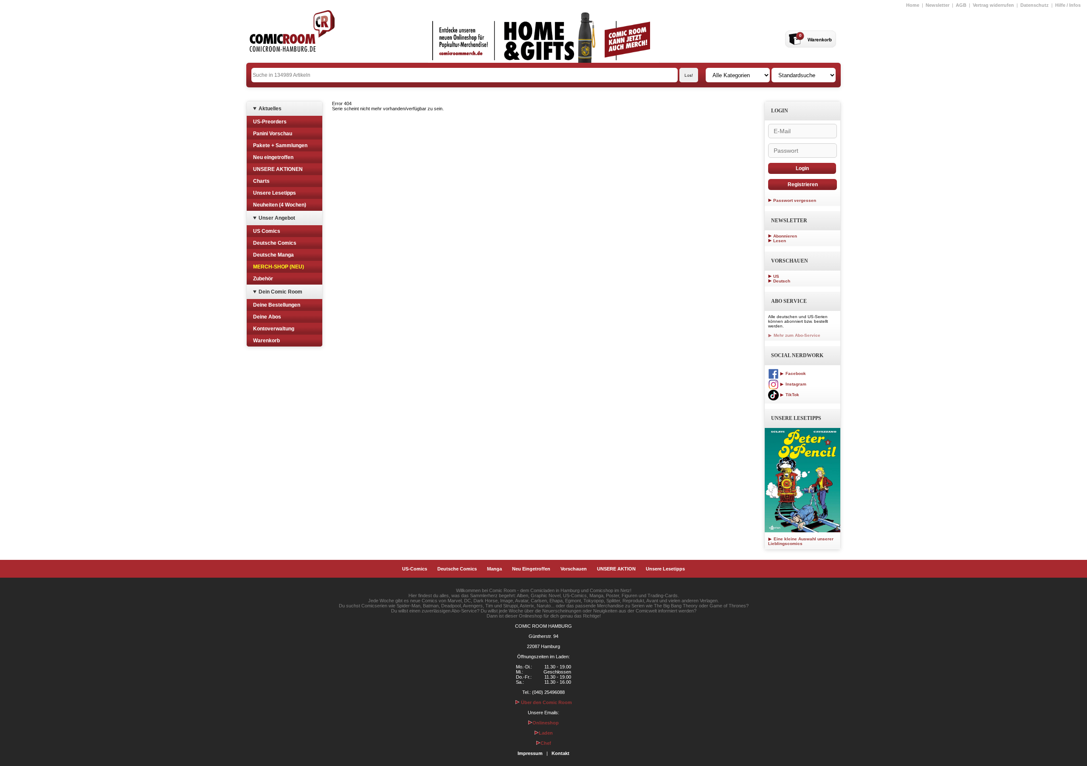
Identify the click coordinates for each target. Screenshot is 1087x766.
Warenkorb (266, 341)
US (776, 276)
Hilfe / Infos (1068, 5)
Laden (546, 732)
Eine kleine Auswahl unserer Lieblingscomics (801, 541)
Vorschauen (573, 568)
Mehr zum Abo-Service (796, 335)
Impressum (530, 753)
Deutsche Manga (273, 255)
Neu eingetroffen (273, 157)
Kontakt (560, 753)
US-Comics (414, 568)
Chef (546, 743)
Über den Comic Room (546, 702)
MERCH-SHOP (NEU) (278, 267)
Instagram (795, 384)
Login (802, 168)
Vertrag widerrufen (993, 5)
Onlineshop (545, 722)
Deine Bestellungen (276, 305)
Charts (261, 181)
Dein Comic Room (280, 292)
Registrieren (803, 184)
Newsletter (937, 5)
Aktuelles (270, 109)
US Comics (266, 231)
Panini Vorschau (272, 134)
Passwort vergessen (794, 200)
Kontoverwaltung (273, 329)
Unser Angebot (277, 218)
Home (912, 5)
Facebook (795, 373)
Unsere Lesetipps (274, 193)
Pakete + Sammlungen (280, 145)
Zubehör (263, 279)
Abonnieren (785, 236)
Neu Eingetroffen (531, 568)
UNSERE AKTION (616, 568)
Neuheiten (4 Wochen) (279, 205)
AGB (961, 5)
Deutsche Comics (274, 243)
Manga (494, 568)
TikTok (791, 394)
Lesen (779, 240)
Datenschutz (1034, 5)
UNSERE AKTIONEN (278, 169)
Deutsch (781, 281)
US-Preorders (270, 122)
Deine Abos (267, 317)
